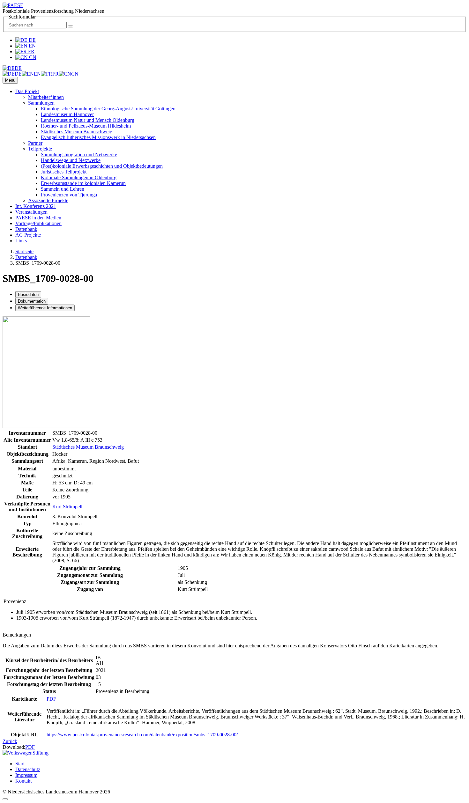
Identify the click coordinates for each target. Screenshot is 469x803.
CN (32, 57)
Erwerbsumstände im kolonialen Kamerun (83, 183)
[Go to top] (5, 799)
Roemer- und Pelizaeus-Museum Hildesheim (86, 126)
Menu (10, 80)
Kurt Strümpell (67, 506)
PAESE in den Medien (38, 217)
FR (30, 51)
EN (31, 45)
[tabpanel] (234, 440)
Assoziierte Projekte (48, 200)
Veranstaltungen (31, 212)
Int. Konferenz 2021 (35, 206)
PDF (51, 699)
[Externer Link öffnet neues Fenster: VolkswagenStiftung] (25, 752)
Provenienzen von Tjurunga (69, 194)
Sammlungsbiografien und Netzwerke (79, 154)
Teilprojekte (40, 148)
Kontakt (23, 781)
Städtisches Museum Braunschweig (76, 131)
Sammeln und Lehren (62, 189)
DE (31, 40)
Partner (35, 143)
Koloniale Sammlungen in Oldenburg (78, 177)
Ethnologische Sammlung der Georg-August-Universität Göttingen (108, 108)
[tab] (28, 294)
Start (20, 763)
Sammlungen (41, 103)
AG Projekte (28, 235)
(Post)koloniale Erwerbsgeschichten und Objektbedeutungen (102, 166)
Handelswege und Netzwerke (70, 160)
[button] (12, 68)
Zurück (10, 741)
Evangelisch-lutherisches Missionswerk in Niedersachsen (98, 137)
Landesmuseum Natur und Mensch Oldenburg (87, 120)
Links (21, 240)
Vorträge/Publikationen (38, 223)
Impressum (26, 775)
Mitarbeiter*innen (46, 97)
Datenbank (26, 229)
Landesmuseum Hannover (67, 114)
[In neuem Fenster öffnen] (46, 426)
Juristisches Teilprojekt (63, 171)
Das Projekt (27, 91)
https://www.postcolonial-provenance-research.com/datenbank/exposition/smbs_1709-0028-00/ (142, 734)
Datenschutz (27, 769)
